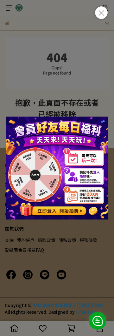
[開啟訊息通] (97, 321)
